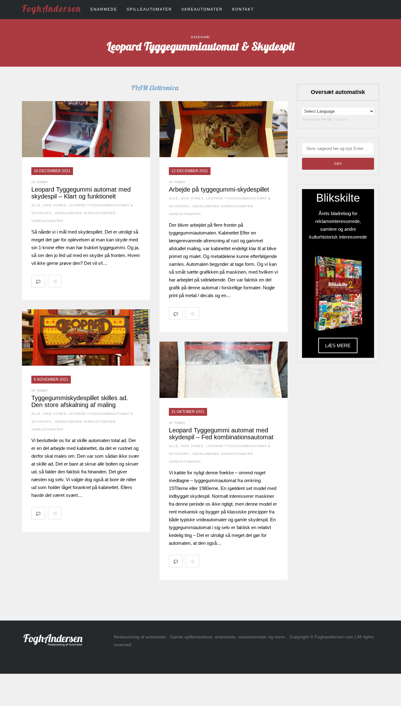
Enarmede (104, 9)
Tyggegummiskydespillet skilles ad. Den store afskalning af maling (79, 401)
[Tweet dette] (82, 281)
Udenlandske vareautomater (85, 213)
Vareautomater (202, 9)
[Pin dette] (110, 281)
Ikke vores (54, 205)
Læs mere (338, 345)
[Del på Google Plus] (96, 281)
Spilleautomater (149, 9)
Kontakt (243, 9)
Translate (340, 119)
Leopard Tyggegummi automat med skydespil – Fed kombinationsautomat (221, 434)
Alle (36, 205)
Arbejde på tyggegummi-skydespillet (219, 189)
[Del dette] (68, 281)
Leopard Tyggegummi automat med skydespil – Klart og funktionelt (81, 193)
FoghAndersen (51, 8)
